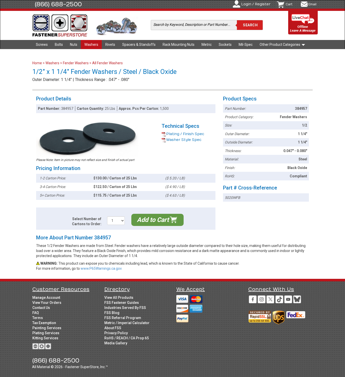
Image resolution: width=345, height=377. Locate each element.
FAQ (35, 313)
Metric (207, 45)
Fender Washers (76, 63)
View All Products (118, 298)
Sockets (225, 45)
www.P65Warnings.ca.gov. (101, 268)
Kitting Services (45, 338)
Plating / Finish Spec (185, 134)
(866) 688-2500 (58, 4)
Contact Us (41, 308)
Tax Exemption (44, 323)
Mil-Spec (246, 45)
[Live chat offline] (303, 23)
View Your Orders (46, 303)
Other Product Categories (280, 45)
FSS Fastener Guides (121, 303)
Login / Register (255, 4)
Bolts (59, 45)
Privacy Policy (116, 333)
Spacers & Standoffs (139, 45)
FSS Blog (111, 313)
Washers (91, 45)
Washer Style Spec (184, 140)
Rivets (110, 45)
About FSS (112, 328)
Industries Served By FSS (125, 308)
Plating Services (45, 333)
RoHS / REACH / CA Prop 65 (126, 338)
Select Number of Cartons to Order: (87, 221)
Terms (37, 318)
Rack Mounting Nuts (178, 45)
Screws (42, 45)
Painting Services (46, 328)
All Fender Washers (107, 63)
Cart (289, 4)
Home (37, 63)
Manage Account (46, 298)
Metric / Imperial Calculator (127, 323)
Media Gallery (115, 343)
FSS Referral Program (122, 318)
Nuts (73, 45)
